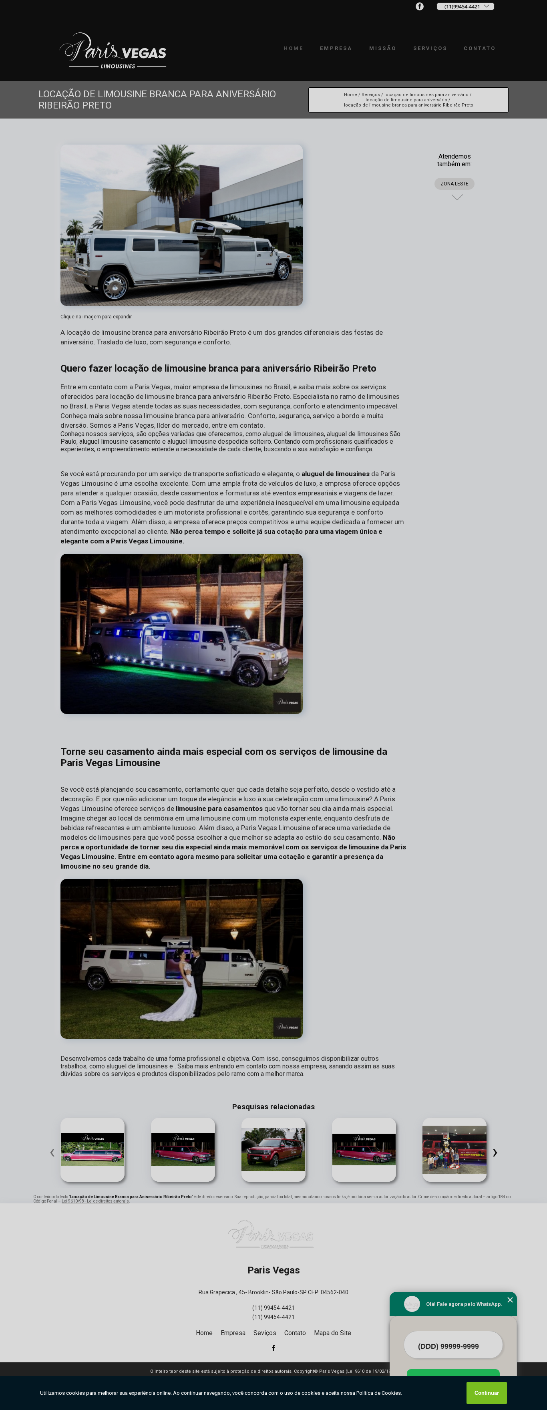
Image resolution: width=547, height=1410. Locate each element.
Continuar (487, 1393)
